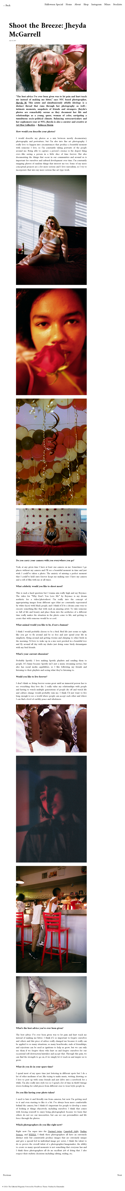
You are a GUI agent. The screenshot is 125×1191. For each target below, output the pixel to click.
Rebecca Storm (45, 125)
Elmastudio (60, 1186)
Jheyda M (21, 103)
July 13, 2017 (12, 40)
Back (8, 5)
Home (69, 4)
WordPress (38, 1186)
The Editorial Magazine (16, 1186)
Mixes (107, 4)
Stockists (117, 4)
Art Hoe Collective (25, 125)
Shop (86, 4)
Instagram (96, 4)
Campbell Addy (71, 1131)
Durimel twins (55, 1131)
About (78, 4)
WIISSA (32, 1135)
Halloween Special (54, 4)
